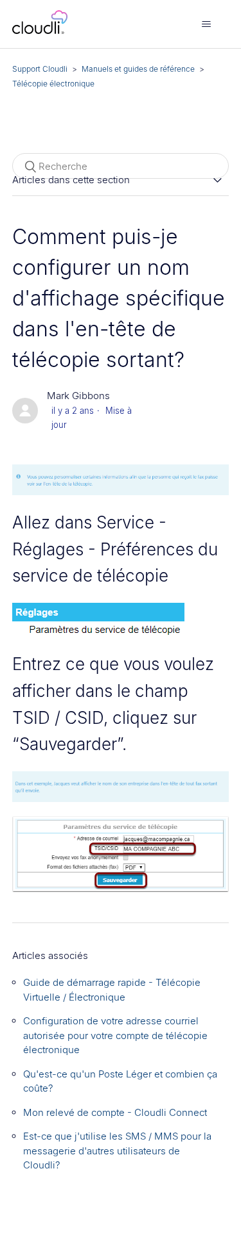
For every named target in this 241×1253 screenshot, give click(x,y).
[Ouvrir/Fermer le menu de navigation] (206, 24)
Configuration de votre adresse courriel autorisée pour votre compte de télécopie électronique (115, 1035)
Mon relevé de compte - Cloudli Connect (115, 1112)
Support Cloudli (39, 69)
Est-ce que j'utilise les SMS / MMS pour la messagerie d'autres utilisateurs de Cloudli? (117, 1150)
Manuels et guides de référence (138, 69)
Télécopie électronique (53, 83)
